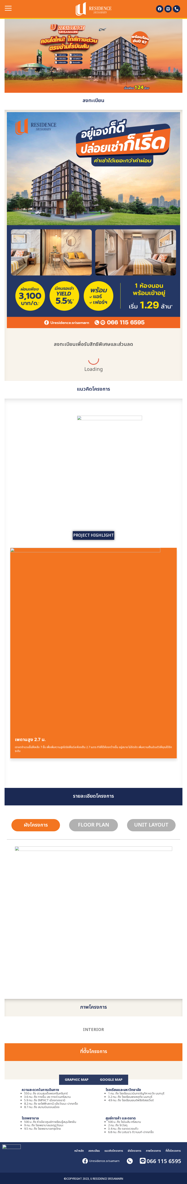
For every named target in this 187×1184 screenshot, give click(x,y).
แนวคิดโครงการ (113, 1151)
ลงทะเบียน (94, 1151)
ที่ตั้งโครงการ (173, 1151)
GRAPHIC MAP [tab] (76, 1079)
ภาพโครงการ (153, 1151)
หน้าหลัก (79, 1151)
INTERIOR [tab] (93, 1030)
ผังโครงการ (134, 1151)
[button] (9, 8)
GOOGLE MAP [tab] (111, 1079)
